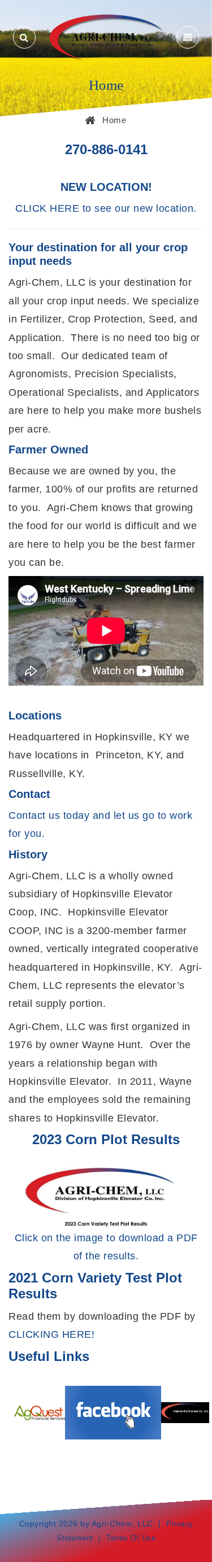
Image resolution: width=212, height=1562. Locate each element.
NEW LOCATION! (106, 187)
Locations (35, 715)
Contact (29, 794)
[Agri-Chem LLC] (106, 36)
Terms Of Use (130, 1538)
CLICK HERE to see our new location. (106, 208)
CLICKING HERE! (51, 1334)
